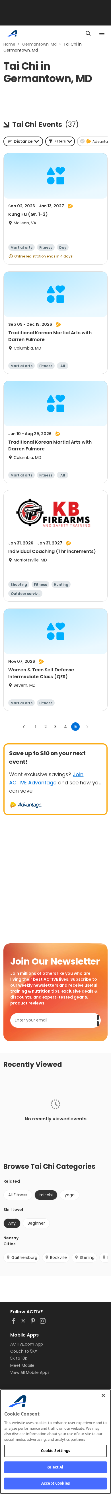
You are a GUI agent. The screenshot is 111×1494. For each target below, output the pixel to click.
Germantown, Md (39, 44)
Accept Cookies (55, 1483)
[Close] (103, 1395)
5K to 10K (18, 1358)
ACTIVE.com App (26, 1344)
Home (9, 44)
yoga (70, 1195)
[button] (60, 141)
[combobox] (23, 141)
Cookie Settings (55, 1450)
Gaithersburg (24, 1257)
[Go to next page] (87, 726)
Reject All (55, 1467)
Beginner (36, 1223)
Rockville (58, 1257)
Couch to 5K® (23, 1351)
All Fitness (17, 1195)
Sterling (87, 1257)
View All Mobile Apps (30, 1372)
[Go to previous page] (24, 726)
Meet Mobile (22, 1365)
